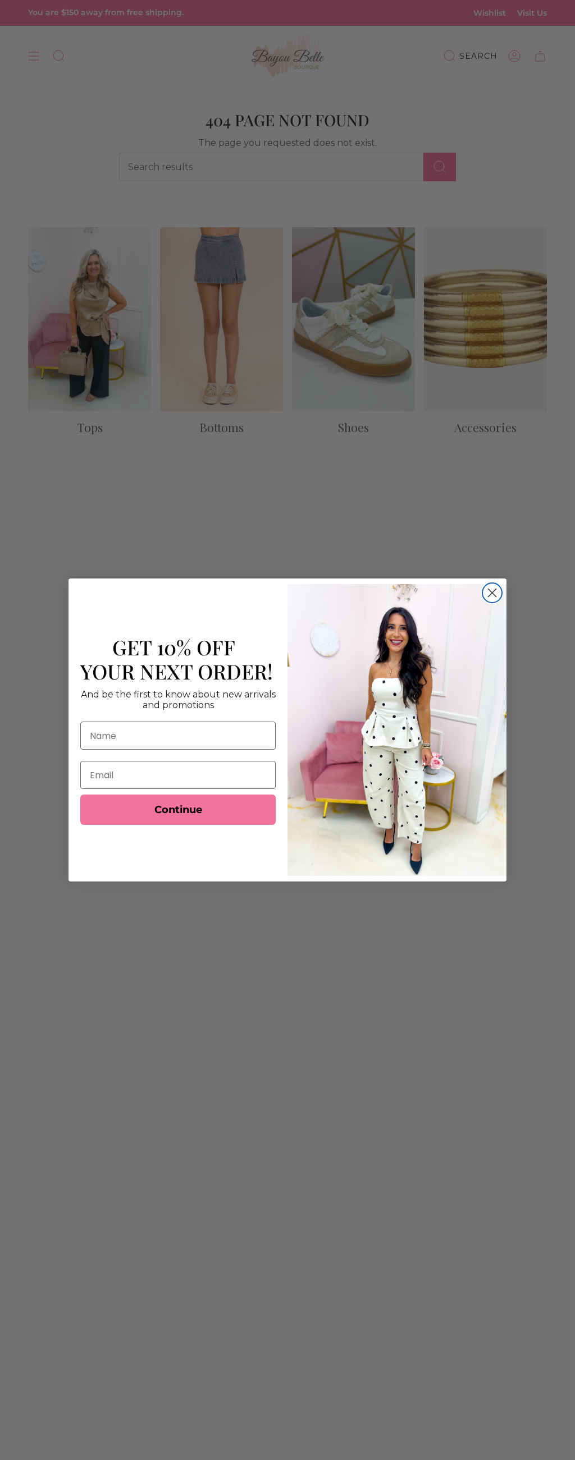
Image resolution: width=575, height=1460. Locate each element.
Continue (178, 810)
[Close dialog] (492, 593)
